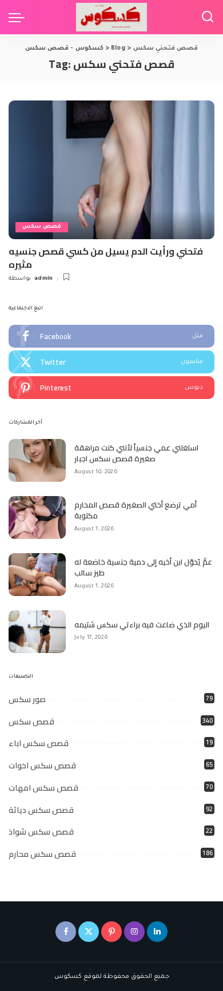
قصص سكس (41, 227)
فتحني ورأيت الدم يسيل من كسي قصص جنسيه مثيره (106, 257)
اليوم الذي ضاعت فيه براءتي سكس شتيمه (141, 624)
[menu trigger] (19, 17)
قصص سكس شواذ (41, 831)
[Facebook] (111, 336)
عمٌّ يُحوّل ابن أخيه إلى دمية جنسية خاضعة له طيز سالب (143, 567)
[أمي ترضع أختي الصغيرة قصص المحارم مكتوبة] (37, 517)
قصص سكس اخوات (42, 765)
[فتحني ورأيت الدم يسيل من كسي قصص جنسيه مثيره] (111, 169)
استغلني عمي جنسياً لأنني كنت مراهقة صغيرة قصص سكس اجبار (136, 453)
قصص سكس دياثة (41, 810)
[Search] (207, 17)
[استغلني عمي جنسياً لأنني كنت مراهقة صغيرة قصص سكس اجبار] (37, 460)
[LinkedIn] (157, 931)
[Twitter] (111, 362)
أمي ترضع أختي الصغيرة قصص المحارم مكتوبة (135, 510)
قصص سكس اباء (39, 743)
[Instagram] (134, 931)
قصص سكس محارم (42, 854)
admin (43, 279)
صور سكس (27, 699)
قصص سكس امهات (43, 787)
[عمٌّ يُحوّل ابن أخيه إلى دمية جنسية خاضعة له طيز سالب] (37, 574)
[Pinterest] (111, 387)
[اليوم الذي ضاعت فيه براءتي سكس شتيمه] (37, 631)
